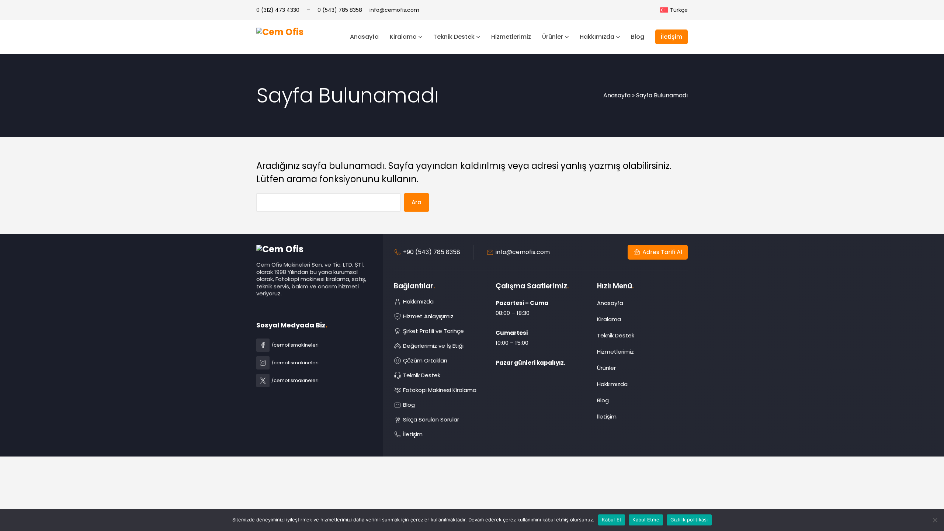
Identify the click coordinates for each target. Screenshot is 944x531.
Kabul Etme (645, 520)
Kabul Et (611, 520)
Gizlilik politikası (689, 520)
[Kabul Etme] (934, 520)
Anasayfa (617, 95)
